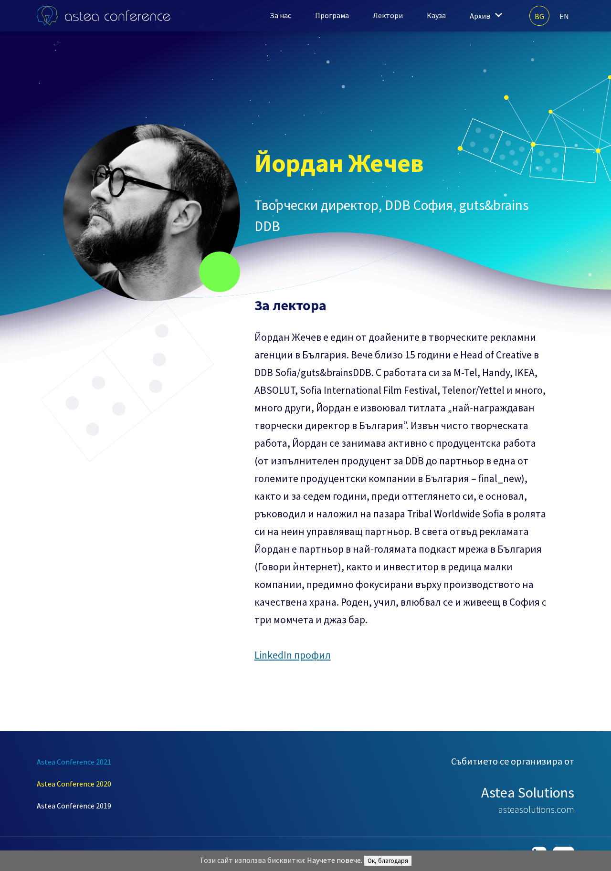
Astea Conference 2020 (74, 783)
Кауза (436, 15)
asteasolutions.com (536, 809)
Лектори (388, 15)
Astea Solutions (527, 792)
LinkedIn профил (292, 655)
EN (564, 16)
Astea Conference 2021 (74, 761)
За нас (280, 15)
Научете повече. (334, 860)
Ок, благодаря (388, 861)
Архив (480, 16)
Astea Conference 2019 (74, 805)
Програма (332, 15)
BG (539, 16)
